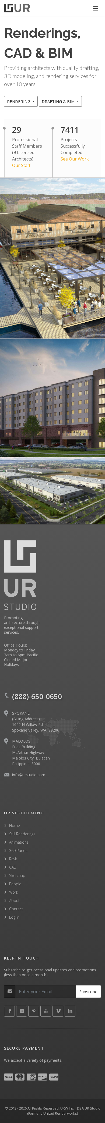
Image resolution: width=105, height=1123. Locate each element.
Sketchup (17, 875)
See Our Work (75, 159)
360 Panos (18, 850)
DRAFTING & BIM (59, 101)
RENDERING (19, 101)
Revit (13, 858)
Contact (16, 908)
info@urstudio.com (28, 774)
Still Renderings (22, 833)
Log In (14, 917)
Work (13, 892)
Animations (19, 842)
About (14, 900)
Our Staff (21, 165)
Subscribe (88, 991)
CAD (12, 867)
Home (14, 825)
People (15, 883)
